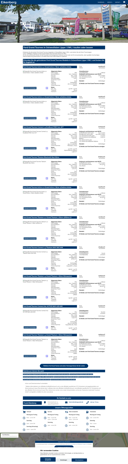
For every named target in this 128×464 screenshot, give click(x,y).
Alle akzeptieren (79, 460)
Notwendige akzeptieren (48, 459)
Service (109, 2)
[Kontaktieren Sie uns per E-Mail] (124, 2)
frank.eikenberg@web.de (76, 402)
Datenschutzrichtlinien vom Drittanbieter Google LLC (77, 444)
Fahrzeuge (101, 2)
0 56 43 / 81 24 (94, 402)
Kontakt (117, 2)
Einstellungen (63, 460)
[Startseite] (8, 2)
